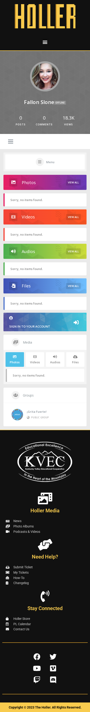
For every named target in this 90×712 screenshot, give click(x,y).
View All (73, 182)
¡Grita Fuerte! (37, 412)
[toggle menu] (10, 142)
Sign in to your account (29, 326)
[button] (45, 42)
